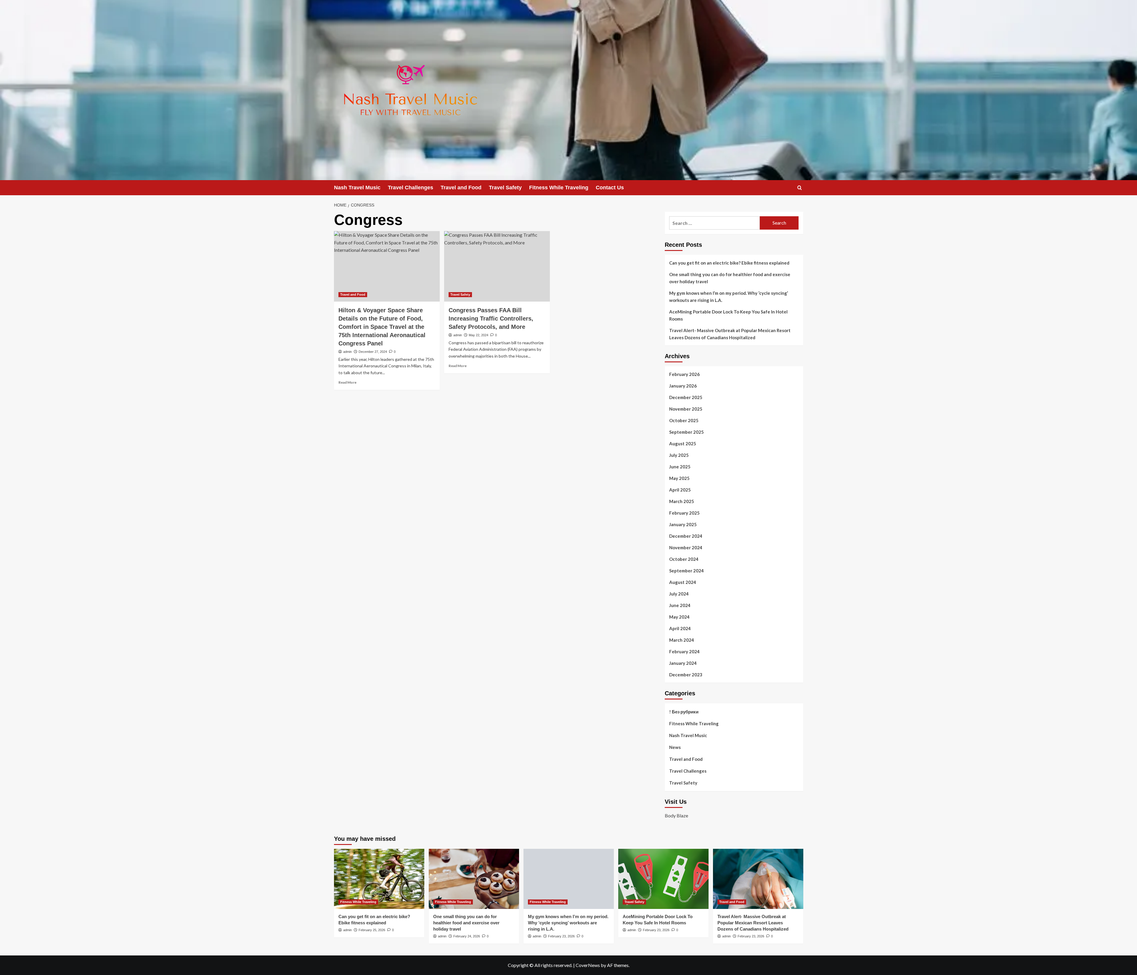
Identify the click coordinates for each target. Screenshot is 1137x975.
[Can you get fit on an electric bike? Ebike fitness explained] (379, 879)
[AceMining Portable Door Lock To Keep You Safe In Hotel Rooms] (663, 879)
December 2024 (685, 536)
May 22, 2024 (478, 335)
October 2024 (683, 559)
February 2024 (684, 651)
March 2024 (681, 640)
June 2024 (679, 605)
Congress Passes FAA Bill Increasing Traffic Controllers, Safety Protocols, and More (491, 318)
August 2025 (682, 443)
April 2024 (680, 628)
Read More (347, 382)
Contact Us (610, 187)
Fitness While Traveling (558, 187)
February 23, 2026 (561, 936)
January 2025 (683, 524)
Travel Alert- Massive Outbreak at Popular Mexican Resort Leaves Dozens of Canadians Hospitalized (730, 334)
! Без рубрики (683, 711)
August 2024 (682, 582)
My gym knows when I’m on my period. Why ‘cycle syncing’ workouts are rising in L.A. (728, 296)
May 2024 (679, 616)
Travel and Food (461, 187)
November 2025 (685, 409)
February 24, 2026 (466, 936)
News (675, 747)
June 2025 (679, 466)
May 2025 (679, 478)
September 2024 (686, 570)
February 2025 (684, 512)
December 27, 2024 (373, 351)
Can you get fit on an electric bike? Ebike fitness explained (729, 262)
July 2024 (679, 593)
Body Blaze (676, 815)
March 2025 (681, 501)
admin (347, 351)
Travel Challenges (410, 187)
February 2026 (684, 374)
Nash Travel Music (357, 187)
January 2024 (683, 663)
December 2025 (685, 397)
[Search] (799, 187)
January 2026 (683, 385)
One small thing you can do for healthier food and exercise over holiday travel (729, 278)
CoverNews (588, 965)
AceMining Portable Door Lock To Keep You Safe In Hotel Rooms (728, 315)
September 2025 (686, 432)
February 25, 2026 (372, 930)
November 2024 (685, 547)
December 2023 (685, 674)
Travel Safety (505, 187)
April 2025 (680, 489)
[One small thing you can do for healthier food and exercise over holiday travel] (474, 879)
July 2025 (679, 455)
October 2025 (683, 420)
